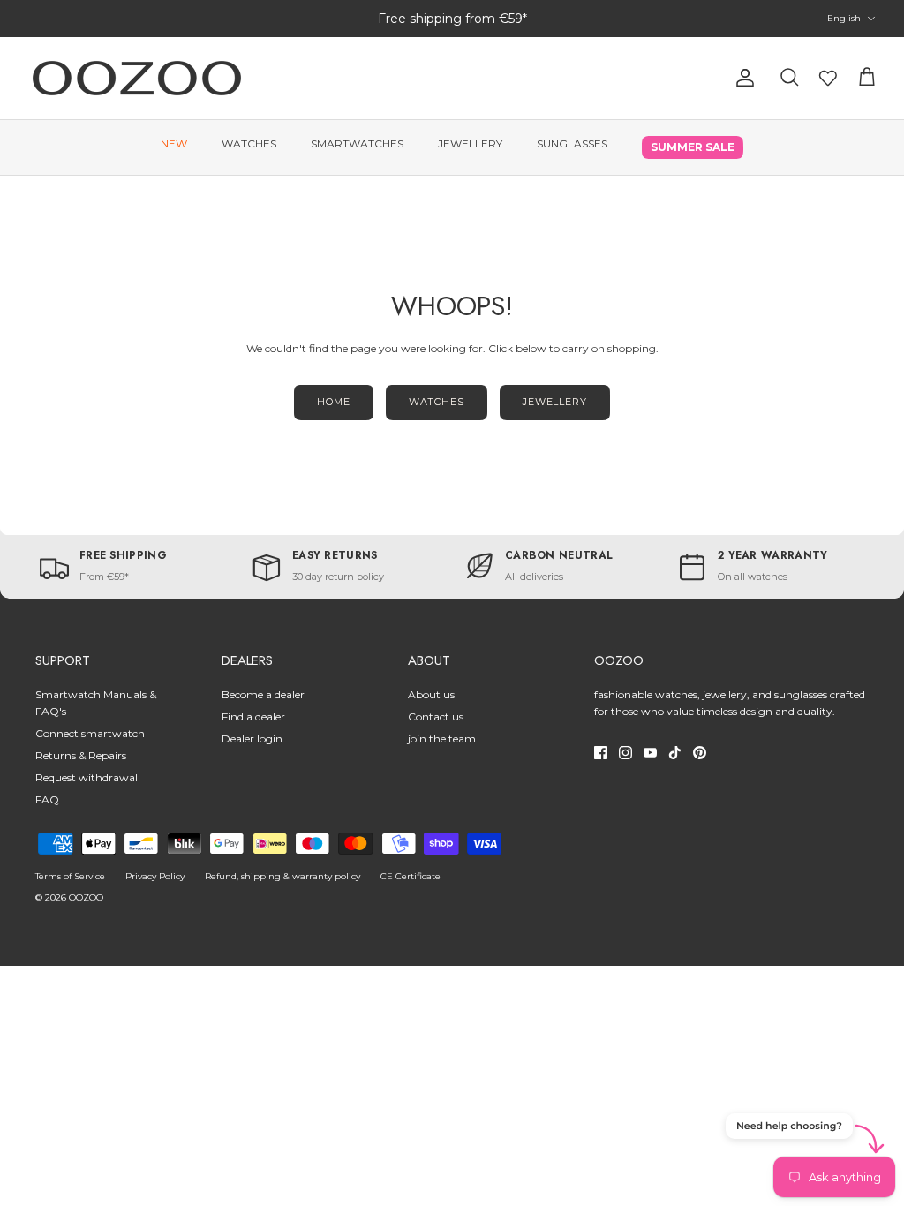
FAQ (47, 799)
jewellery (555, 402)
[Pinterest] (699, 752)
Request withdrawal (86, 777)
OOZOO (86, 897)
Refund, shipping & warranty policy (282, 876)
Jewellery (470, 143)
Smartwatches (357, 143)
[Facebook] (600, 752)
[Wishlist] (828, 77)
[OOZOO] (136, 78)
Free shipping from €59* (452, 18)
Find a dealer (253, 716)
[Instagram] (625, 752)
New (174, 143)
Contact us (435, 716)
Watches (249, 143)
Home (333, 402)
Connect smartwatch (90, 733)
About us (431, 694)
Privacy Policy (155, 876)
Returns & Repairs (80, 755)
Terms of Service (70, 876)
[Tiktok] (675, 752)
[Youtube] (650, 752)
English (844, 18)
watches (436, 402)
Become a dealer (263, 694)
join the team (442, 738)
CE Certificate (410, 876)
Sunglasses (572, 143)
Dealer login (252, 738)
